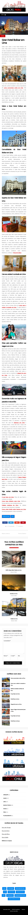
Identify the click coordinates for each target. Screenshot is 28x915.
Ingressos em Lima (19, 422)
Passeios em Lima (20, 891)
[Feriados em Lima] (13, 582)
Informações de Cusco (20, 888)
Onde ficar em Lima (15, 699)
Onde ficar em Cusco (15, 721)
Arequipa (5, 794)
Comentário (20, 526)
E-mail (13, 655)
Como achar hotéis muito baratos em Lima (14, 509)
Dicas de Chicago (6, 827)
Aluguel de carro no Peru (16, 704)
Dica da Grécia (5, 831)
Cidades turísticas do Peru (10, 505)
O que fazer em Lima (8, 497)
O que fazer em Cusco (15, 715)
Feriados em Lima (13, 593)
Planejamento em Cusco (20, 895)
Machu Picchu (7, 805)
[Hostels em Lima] (14, 607)
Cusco (5, 798)
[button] (2, 14)
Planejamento (7, 815)
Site (19, 655)
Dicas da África (6, 834)
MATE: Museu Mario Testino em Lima (14, 570)
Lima (2, 36)
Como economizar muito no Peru (18, 678)
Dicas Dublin (5, 837)
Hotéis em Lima (6, 516)
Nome (6, 655)
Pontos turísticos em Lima (14, 898)
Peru (4, 812)
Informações (10, 888)
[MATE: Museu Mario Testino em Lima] (13, 559)
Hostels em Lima (14, 618)
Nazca (5, 808)
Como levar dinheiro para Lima (11, 501)
